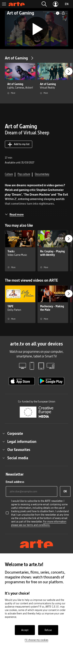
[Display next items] (69, 71)
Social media (17, 457)
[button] (44, 4)
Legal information (21, 441)
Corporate (15, 433)
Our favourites (18, 449)
